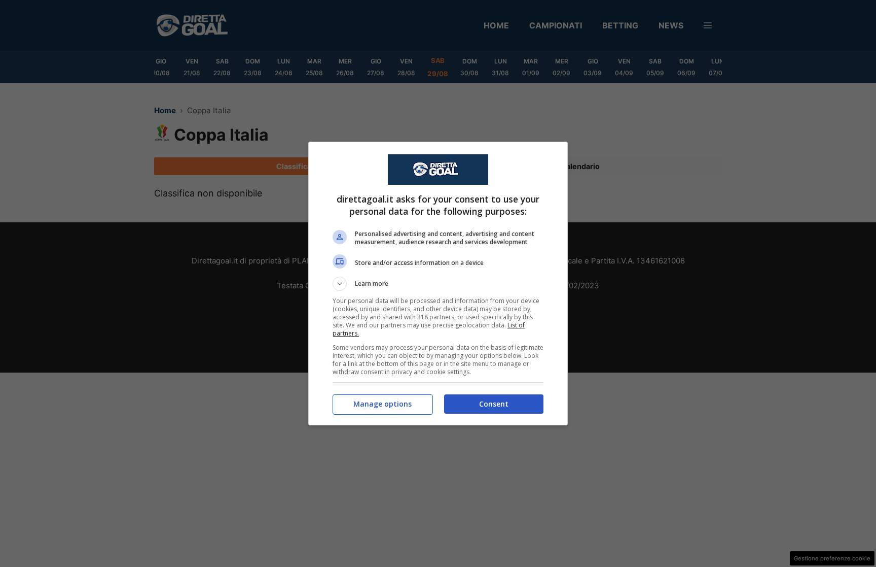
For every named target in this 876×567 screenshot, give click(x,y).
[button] (438, 284)
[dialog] (438, 283)
